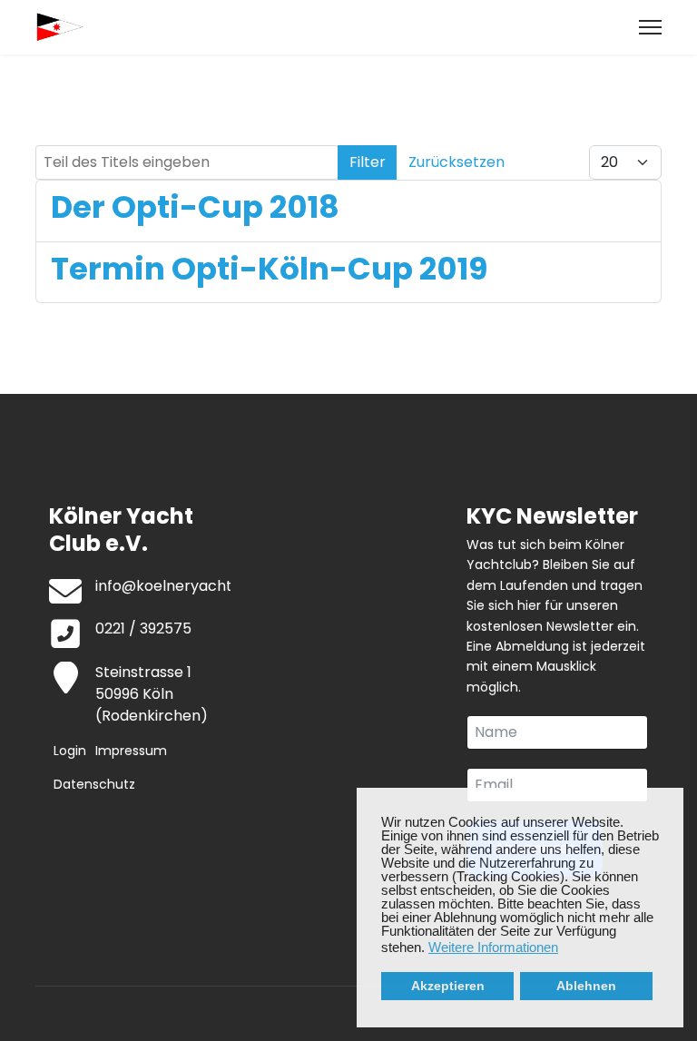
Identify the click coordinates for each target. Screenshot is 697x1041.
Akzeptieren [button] (448, 986)
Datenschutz (94, 784)
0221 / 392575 (143, 628)
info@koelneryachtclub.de (189, 585)
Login (70, 750)
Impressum (131, 750)
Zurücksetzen (456, 162)
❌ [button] (670, 802)
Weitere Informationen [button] (493, 947)
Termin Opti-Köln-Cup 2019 (269, 268)
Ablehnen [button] (586, 986)
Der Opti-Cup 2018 (195, 207)
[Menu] (650, 27)
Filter (367, 162)
